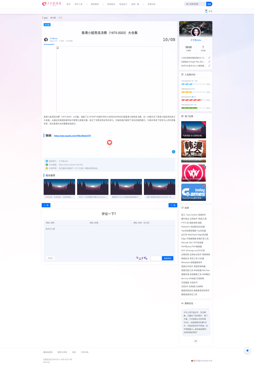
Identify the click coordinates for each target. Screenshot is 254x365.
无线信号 (194, 282)
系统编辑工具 (196, 274)
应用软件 (194, 218)
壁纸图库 (95, 4)
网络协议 (185, 258)
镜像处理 (185, 274)
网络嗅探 (206, 254)
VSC (191, 242)
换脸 (200, 222)
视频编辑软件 (196, 262)
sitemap (46, 362)
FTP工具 (185, 222)
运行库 (184, 234)
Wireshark (185, 262)
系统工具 (202, 218)
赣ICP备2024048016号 (202, 360)
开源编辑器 (191, 238)
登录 (210, 11)
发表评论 (167, 258)
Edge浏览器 (203, 234)
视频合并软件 (187, 266)
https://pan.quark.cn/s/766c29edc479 (72, 135)
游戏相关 (111, 4)
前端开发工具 (203, 238)
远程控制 (185, 254)
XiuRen (194, 214)
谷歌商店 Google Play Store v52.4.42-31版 (193, 61)
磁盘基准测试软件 (202, 290)
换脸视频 (193, 222)
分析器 (201, 258)
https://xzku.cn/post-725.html (71, 164)
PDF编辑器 (197, 246)
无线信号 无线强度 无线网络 (192, 286)
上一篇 (46, 205)
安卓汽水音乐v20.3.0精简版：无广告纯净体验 (193, 65)
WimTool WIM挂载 (188, 278)
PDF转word (186, 246)
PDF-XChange (187, 250)
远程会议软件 (196, 254)
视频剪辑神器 (200, 266)
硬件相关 (185, 218)
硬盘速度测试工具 (189, 294)
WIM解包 (206, 274)
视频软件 (202, 214)
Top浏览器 (201, 230)
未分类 (53, 17)
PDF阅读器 (198, 242)
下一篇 (173, 205)
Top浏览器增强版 (188, 230)
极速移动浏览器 (198, 226)
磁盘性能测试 (187, 290)
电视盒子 (123, 4)
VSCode (184, 242)
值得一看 (135, 4)
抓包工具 (194, 258)
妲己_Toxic (186, 214)
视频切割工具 (187, 270)
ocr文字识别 (199, 250)
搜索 (209, 4)
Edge (183, 238)
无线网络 (200, 278)
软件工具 (79, 4)
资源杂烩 (151, 4)
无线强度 (185, 282)
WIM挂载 (198, 270)
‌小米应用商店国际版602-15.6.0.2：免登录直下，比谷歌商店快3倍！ (193, 57)
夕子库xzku (54, 38)
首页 (69, 4)
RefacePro (185, 226)
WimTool (206, 270)
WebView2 (192, 234)
